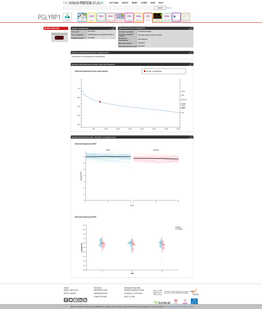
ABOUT (125, 2)
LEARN (144, 2)
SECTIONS (114, 2)
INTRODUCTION (100, 290)
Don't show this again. (186, 307)
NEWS (134, 2)
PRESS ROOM (70, 293)
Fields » (169, 8)
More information (170, 307)
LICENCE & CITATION (133, 293)
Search (160, 8)
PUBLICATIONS (100, 297)
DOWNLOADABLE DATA (134, 290)
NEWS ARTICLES (71, 290)
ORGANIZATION (100, 293)
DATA (153, 2)
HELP (161, 2)
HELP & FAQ (129, 297)
